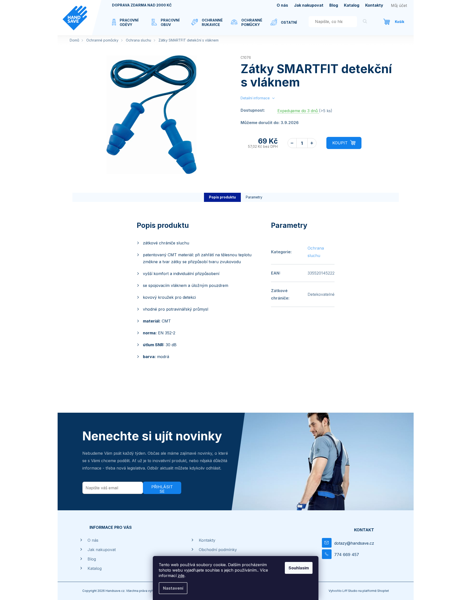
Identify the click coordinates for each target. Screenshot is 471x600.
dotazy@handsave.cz (354, 543)
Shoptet (383, 591)
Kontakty (374, 5)
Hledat (365, 22)
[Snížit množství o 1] (292, 143)
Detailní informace (255, 98)
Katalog (351, 5)
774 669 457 (346, 554)
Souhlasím (299, 567)
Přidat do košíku (343, 143)
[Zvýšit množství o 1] (312, 143)
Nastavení (173, 588)
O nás (282, 5)
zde (181, 575)
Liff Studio (350, 591)
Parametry (254, 197)
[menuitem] (127, 25)
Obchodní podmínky (218, 549)
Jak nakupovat (308, 5)
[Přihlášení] (399, 5)
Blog (333, 5)
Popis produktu (222, 197)
